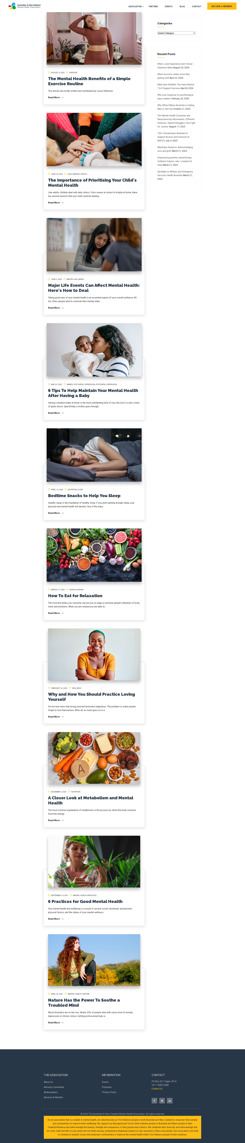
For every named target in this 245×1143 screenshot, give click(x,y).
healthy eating (76, 590)
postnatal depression (106, 384)
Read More (54, 97)
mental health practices (85, 895)
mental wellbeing (75, 279)
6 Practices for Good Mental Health (85, 901)
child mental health (77, 174)
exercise (73, 72)
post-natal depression (84, 384)
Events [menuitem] (105, 1082)
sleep (80, 489)
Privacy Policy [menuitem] (109, 1092)
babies (70, 384)
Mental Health (75, 994)
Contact (197, 6)
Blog (182, 6)
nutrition (72, 489)
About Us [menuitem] (48, 1082)
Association (135, 6)
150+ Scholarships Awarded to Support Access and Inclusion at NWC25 (173, 137)
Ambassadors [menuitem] (51, 1092)
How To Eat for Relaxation (75, 595)
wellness (76, 688)
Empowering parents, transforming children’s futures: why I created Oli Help (174, 161)
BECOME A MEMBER (222, 6)
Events (169, 6)
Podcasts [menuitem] (107, 1087)
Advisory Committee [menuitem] (54, 1087)
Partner (153, 6)
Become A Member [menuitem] (53, 1097)
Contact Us (157, 1088)
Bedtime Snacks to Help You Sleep (84, 495)
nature (86, 994)
